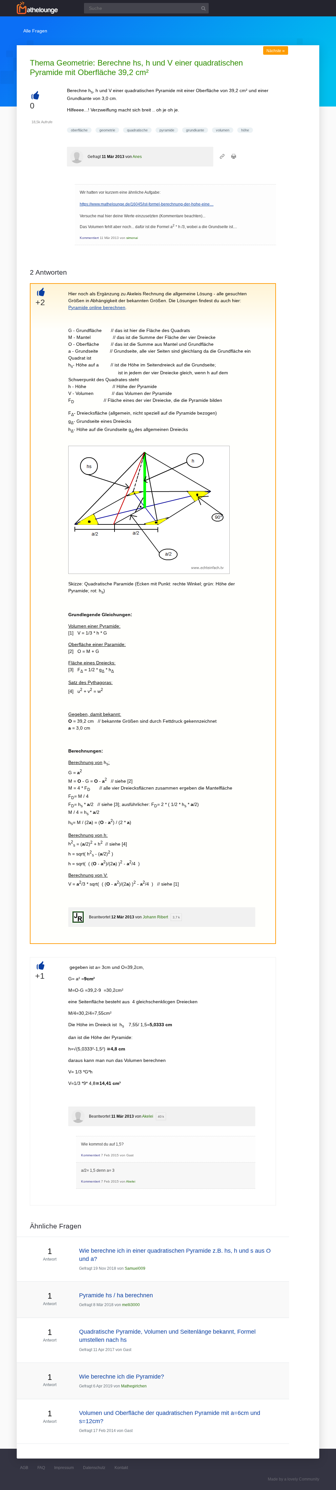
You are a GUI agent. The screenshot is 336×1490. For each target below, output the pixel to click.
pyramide (166, 130)
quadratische (137, 130)
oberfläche (79, 130)
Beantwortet (99, 917)
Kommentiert (89, 238)
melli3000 (131, 1305)
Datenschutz (94, 1467)
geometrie (107, 130)
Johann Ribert (155, 917)
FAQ (41, 1467)
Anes (137, 156)
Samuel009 (135, 1268)
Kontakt (121, 1467)
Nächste (275, 51)
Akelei (147, 1116)
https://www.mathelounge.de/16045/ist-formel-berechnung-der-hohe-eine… (147, 204)
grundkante (195, 130)
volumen (222, 130)
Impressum (64, 1467)
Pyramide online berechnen (96, 307)
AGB (24, 1467)
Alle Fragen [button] (35, 30)
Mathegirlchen (134, 1386)
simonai (132, 238)
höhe (245, 130)
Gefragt (94, 156)
